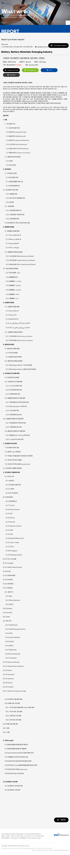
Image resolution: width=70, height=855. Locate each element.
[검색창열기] (64, 3)
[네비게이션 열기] (68, 3)
